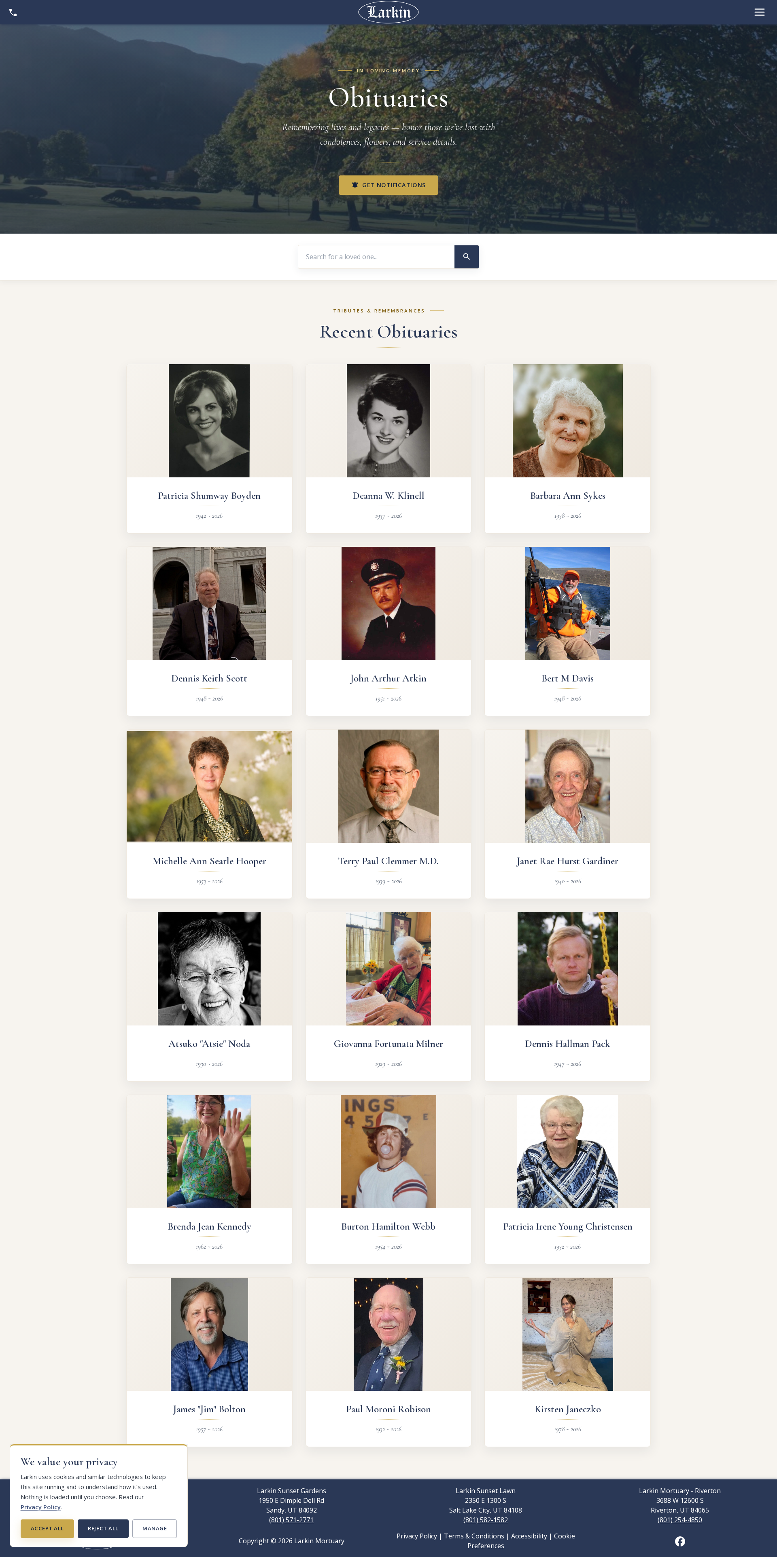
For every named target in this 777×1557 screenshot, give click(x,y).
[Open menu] (759, 12)
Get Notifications (388, 185)
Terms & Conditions (474, 1536)
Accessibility (529, 1536)
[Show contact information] (13, 12)
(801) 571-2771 (291, 1519)
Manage (154, 1528)
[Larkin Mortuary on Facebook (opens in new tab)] (680, 1540)
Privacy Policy (41, 1507)
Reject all (103, 1528)
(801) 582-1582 (485, 1519)
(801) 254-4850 (680, 1519)
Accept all (47, 1528)
